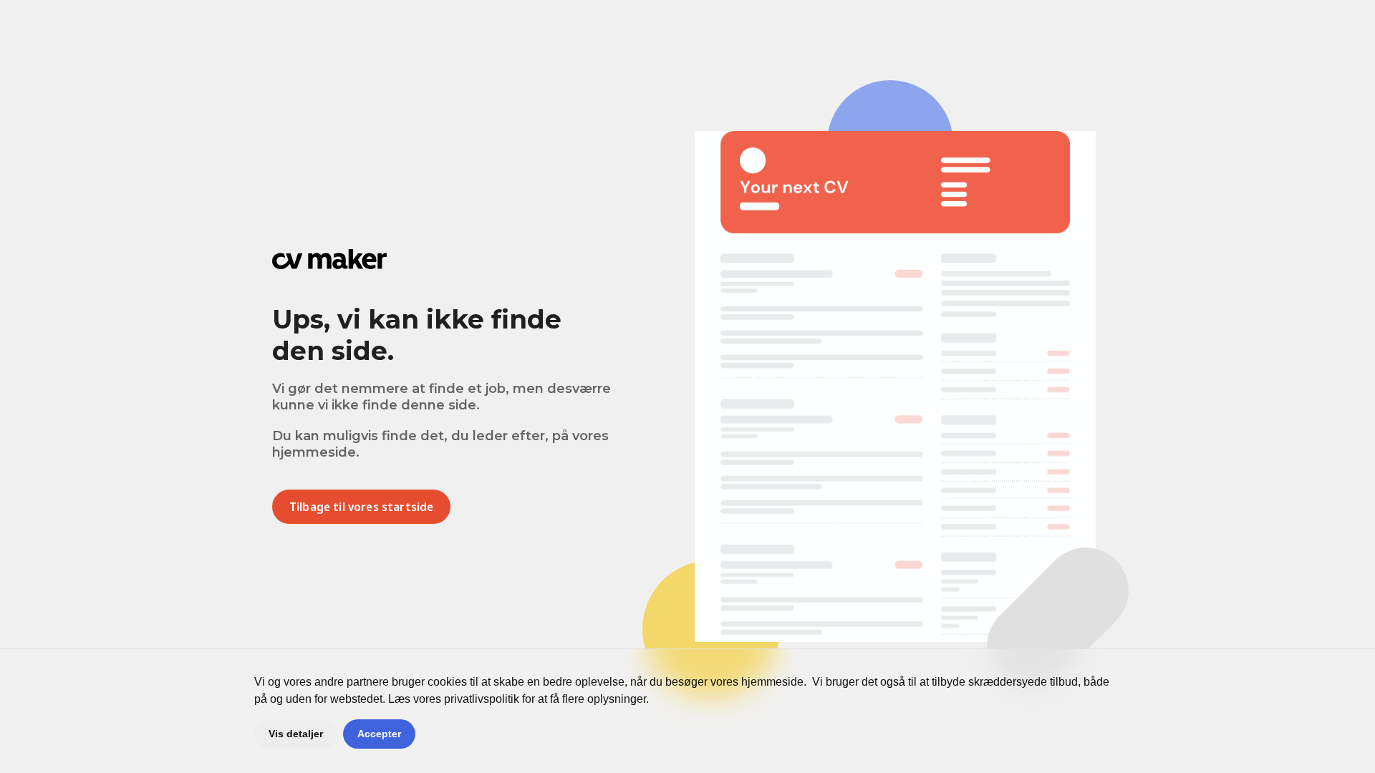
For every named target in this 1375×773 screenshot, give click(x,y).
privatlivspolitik (481, 699)
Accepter (379, 733)
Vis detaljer (296, 733)
